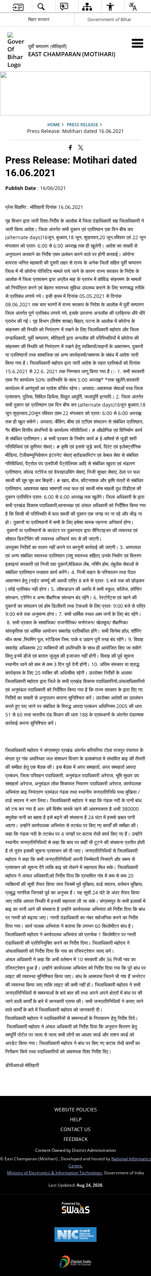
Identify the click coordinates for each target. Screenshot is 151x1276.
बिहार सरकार (39, 19)
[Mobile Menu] (137, 43)
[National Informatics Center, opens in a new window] (75, 1235)
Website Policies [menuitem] (75, 1109)
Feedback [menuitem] (76, 1139)
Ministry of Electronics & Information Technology (54, 1172)
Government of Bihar (109, 19)
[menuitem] (18, 6)
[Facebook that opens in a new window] (70, 147)
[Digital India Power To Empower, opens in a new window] (75, 1262)
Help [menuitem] (75, 1119)
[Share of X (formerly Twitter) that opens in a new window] (80, 147)
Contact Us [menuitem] (75, 1129)
